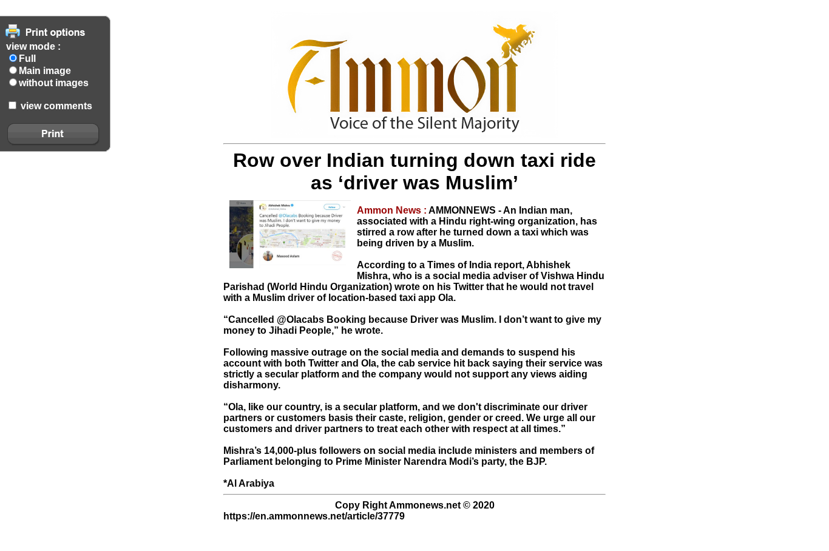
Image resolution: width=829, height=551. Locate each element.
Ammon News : (392, 210)
